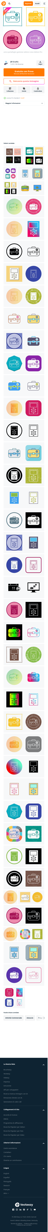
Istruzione (7, 1150)
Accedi (37, 3)
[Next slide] (39, 1082)
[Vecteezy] (3, 3)
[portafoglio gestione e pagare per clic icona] (17, 223)
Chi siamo (7, 1221)
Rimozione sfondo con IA (13, 1162)
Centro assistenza (10, 1213)
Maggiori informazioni (12, 103)
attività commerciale (13, 1082)
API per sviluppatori (11, 1154)
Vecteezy (7, 1138)
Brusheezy (7, 1134)
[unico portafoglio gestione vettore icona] (13, 156)
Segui (40, 64)
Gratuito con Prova (24, 72)
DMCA (6, 1183)
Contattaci (7, 1217)
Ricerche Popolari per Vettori (14, 1191)
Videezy (6, 1142)
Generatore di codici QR (12, 1166)
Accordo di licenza (10, 1179)
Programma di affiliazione (13, 1187)
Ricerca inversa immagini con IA (16, 1158)
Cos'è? (22, 98)
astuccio (30, 1082)
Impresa (7, 1146)
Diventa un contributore (13, 1225)
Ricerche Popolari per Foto (13, 1195)
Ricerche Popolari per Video (14, 1199)
